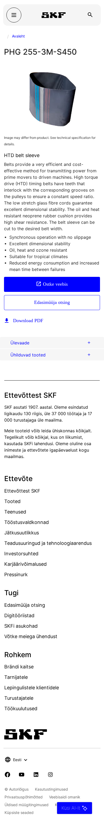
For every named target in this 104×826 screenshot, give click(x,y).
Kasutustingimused (51, 789)
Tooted (12, 501)
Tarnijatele (16, 677)
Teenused (15, 512)
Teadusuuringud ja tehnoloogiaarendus (48, 543)
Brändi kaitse (19, 666)
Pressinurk (16, 574)
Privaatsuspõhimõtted (24, 797)
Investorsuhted (21, 553)
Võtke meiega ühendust (30, 636)
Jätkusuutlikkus (21, 532)
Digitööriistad (19, 615)
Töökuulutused (20, 708)
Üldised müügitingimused (27, 804)
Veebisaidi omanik (64, 797)
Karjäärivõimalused (25, 564)
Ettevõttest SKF (22, 491)
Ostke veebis (55, 284)
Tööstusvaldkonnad (26, 522)
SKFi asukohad (21, 626)
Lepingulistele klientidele (31, 687)
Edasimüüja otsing (52, 302)
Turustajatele (18, 698)
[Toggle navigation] (13, 15)
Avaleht (18, 36)
